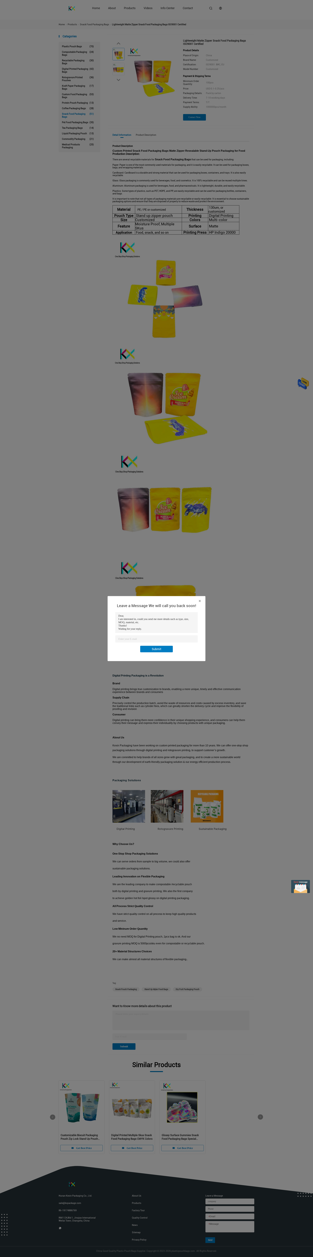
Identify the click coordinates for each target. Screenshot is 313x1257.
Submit (156, 649)
